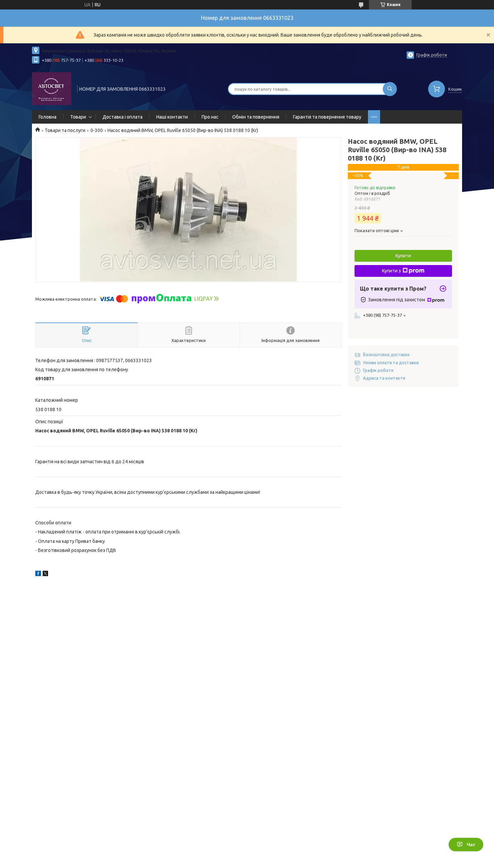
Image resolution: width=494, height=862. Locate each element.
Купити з (391, 270)
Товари (78, 117)
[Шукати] (390, 89)
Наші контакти (172, 117)
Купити (403, 255)
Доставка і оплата (122, 117)
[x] (45, 574)
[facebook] (38, 574)
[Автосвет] (51, 88)
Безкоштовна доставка (386, 354)
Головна (47, 117)
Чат (471, 844)
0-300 (96, 130)
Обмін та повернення (255, 117)
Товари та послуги (65, 130)
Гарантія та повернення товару (327, 117)
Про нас (210, 117)
